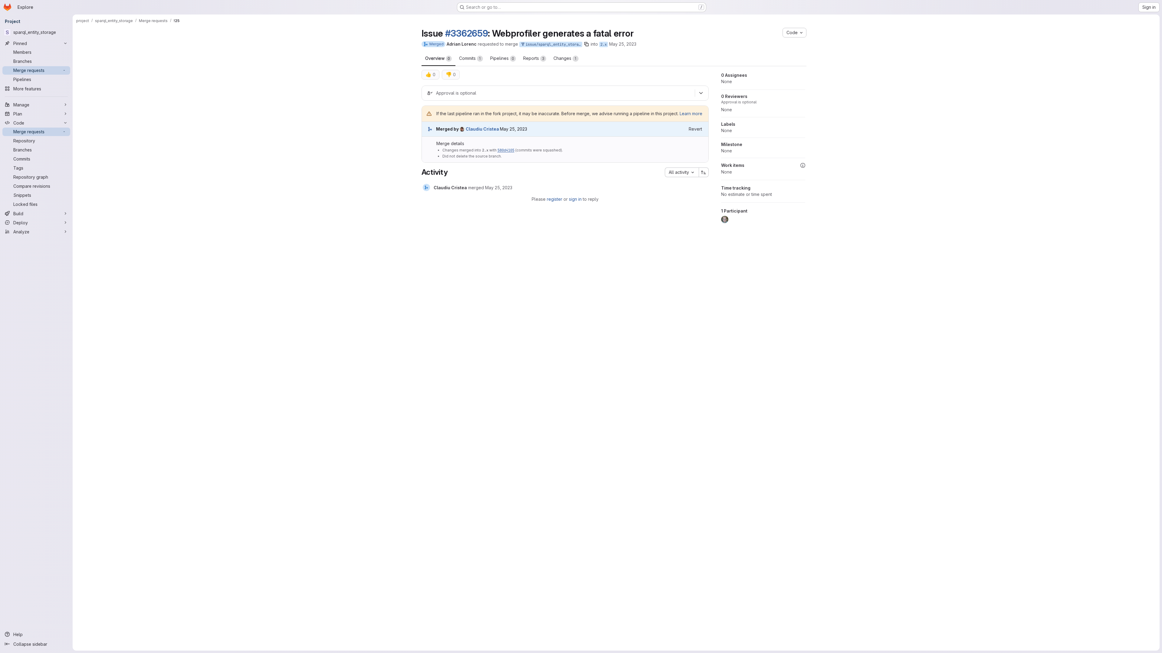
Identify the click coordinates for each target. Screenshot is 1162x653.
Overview (437, 58)
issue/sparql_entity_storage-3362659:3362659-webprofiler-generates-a (553, 44)
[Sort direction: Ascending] (704, 172)
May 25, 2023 (622, 44)
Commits (470, 58)
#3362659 (466, 33)
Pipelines (502, 58)
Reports (533, 58)
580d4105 (505, 150)
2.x (603, 44)
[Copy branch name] (586, 44)
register (554, 199)
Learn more (691, 113)
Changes (564, 58)
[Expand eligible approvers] (701, 93)
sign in (575, 199)
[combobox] (682, 172)
